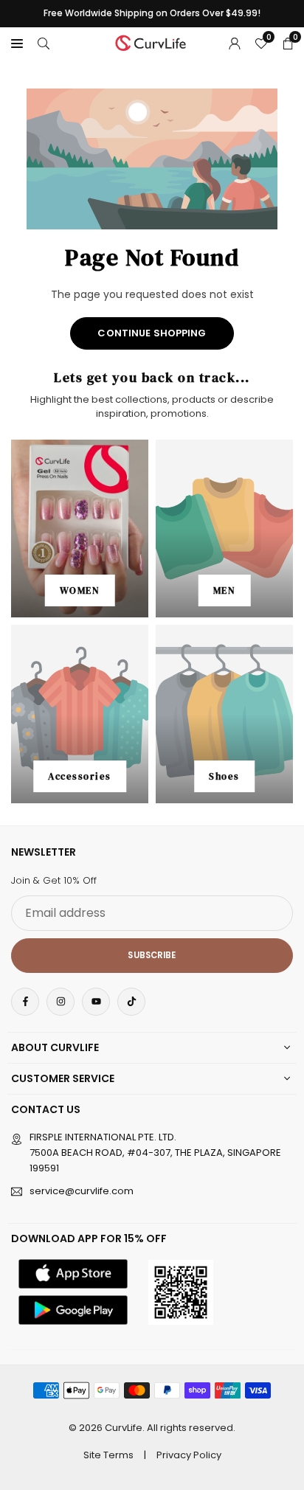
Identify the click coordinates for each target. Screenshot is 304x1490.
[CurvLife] (152, 41)
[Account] (234, 42)
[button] (17, 42)
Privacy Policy (188, 1455)
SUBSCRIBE (152, 955)
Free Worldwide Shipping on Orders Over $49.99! (152, 13)
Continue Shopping (151, 333)
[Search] (43, 42)
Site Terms (108, 1455)
